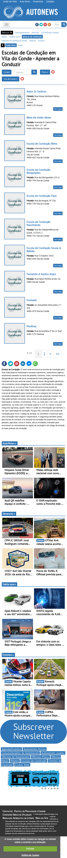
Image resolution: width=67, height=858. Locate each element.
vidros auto (14, 36)
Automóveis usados (52, 753)
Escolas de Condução (33, 761)
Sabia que (8, 584)
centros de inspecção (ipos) (14, 40)
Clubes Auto (22, 765)
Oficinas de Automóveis (15, 757)
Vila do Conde (10, 79)
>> (58, 353)
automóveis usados (50, 32)
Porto (44, 72)
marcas (32, 40)
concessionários (22, 32)
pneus (4, 36)
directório (11, 45)
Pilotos (15, 761)
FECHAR (30, 848)
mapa (20, 45)
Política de (30, 855)
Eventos (7, 654)
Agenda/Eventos (11, 749)
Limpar (7, 72)
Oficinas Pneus (40, 757)
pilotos (41, 40)
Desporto (8, 513)
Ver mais (58, 109)
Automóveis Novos (35, 749)
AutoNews (9, 443)
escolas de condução (32, 36)
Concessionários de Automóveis (20, 753)
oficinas (35, 32)
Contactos (8, 811)
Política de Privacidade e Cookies (29, 811)
